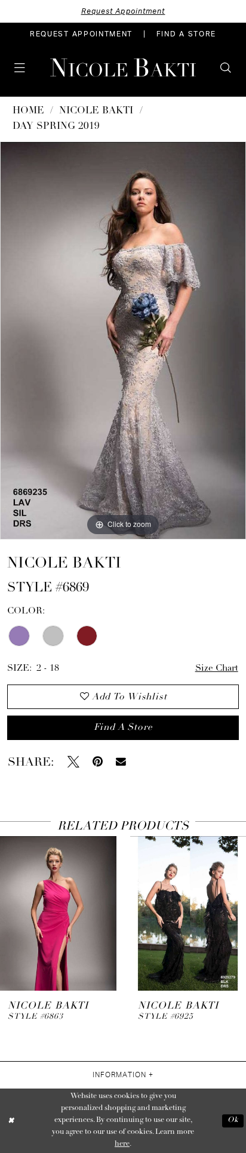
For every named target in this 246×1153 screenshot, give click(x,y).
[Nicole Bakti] (123, 67)
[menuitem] (81, 34)
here (122, 1144)
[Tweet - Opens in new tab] (73, 762)
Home (28, 111)
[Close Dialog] (10, 1121)
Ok (232, 1120)
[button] (20, 68)
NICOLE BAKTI (96, 111)
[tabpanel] (123, 340)
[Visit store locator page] (41, 67)
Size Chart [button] (216, 668)
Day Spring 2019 (56, 126)
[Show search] (226, 68)
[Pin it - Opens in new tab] (98, 762)
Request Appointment (123, 11)
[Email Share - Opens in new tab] (121, 762)
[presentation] (58, 913)
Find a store (123, 727)
